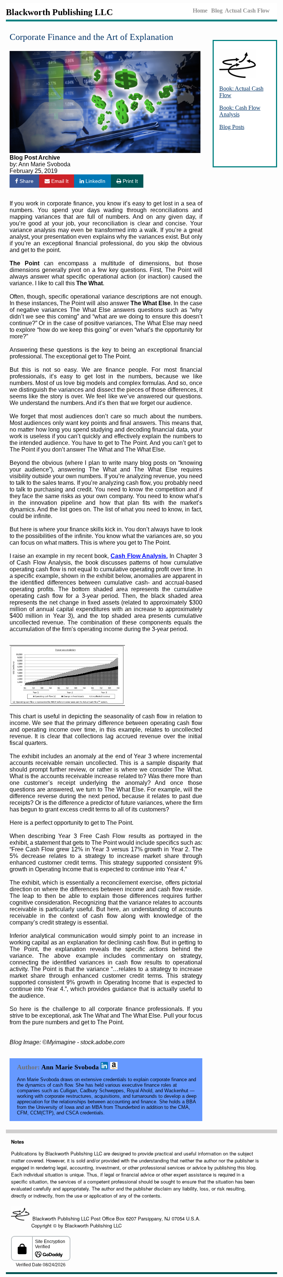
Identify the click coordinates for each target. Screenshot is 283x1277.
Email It (59, 181)
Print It (129, 181)
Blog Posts (231, 127)
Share (26, 181)
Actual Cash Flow (247, 10)
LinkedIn (94, 181)
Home (200, 10)
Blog (217, 10)
